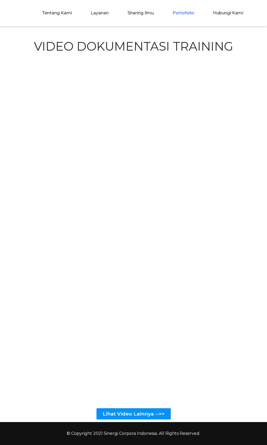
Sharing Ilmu (141, 12)
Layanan (100, 12)
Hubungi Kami (228, 12)
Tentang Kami (57, 12)
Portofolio (183, 12)
